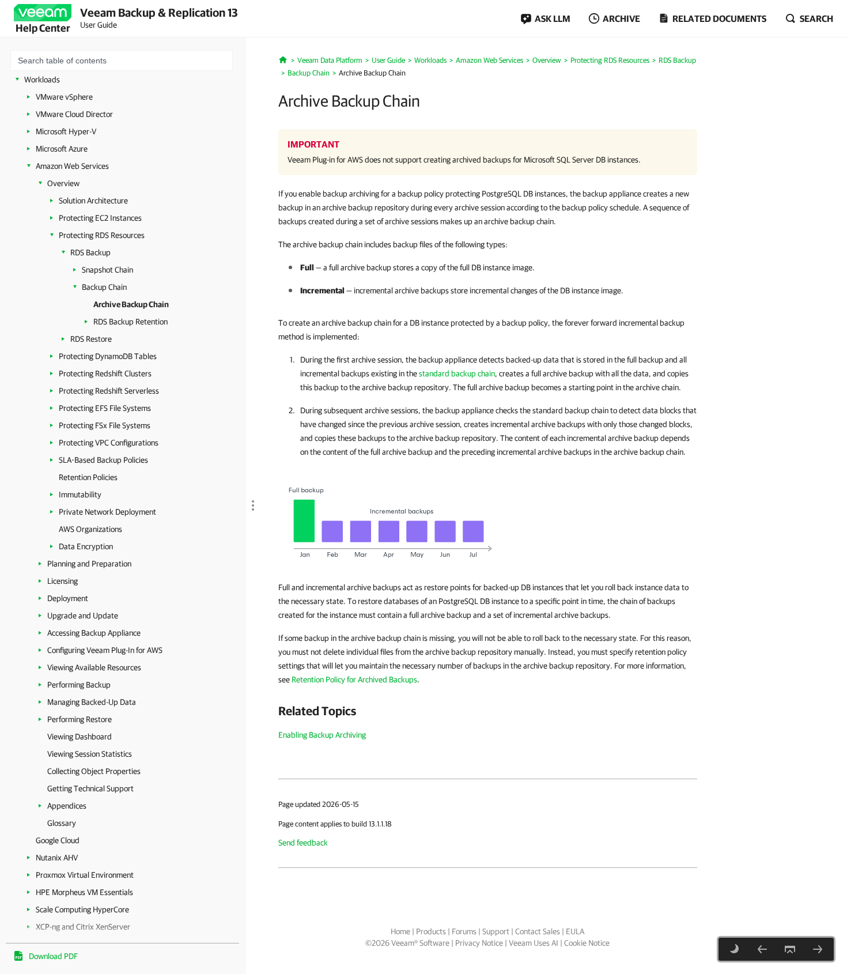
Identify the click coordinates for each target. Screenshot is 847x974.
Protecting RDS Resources (102, 235)
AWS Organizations (90, 529)
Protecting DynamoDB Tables (108, 356)
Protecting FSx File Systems (104, 425)
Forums (464, 931)
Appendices (66, 805)
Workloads (42, 79)
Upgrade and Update (82, 615)
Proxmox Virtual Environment (85, 874)
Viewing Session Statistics (89, 753)
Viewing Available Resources (94, 667)
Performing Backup (79, 684)
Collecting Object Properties (94, 771)
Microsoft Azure (62, 148)
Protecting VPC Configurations (108, 442)
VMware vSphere (64, 96)
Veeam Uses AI (533, 942)
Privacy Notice (479, 942)
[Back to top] (790, 949)
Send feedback (303, 842)
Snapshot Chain (107, 269)
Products (431, 931)
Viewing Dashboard (79, 736)
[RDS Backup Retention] (818, 949)
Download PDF (53, 956)
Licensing (62, 581)
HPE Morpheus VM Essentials (84, 892)
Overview (63, 183)
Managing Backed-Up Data (91, 702)
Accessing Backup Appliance (94, 632)
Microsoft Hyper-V (66, 131)
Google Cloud (58, 840)
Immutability (80, 494)
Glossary (61, 823)
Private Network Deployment (107, 511)
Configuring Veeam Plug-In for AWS (104, 650)
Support (495, 931)
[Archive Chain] (392, 523)
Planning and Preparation (89, 563)
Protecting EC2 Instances (100, 217)
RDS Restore (91, 338)
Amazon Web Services (72, 166)
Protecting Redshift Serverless (109, 390)
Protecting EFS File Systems (105, 408)
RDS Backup (90, 252)
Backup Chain (104, 287)
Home (400, 931)
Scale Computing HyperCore (82, 909)
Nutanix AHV (57, 857)
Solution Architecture (93, 200)
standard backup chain (457, 373)
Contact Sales (537, 931)
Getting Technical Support (90, 788)
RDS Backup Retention (130, 321)
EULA (575, 931)
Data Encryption (86, 546)
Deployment (67, 598)
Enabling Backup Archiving (322, 734)
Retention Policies (88, 477)
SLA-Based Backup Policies (103, 460)
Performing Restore (79, 719)
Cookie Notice (587, 942)
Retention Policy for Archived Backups (354, 679)
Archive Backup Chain (131, 304)
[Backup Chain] (762, 949)
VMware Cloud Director (74, 114)
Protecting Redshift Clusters (105, 373)
